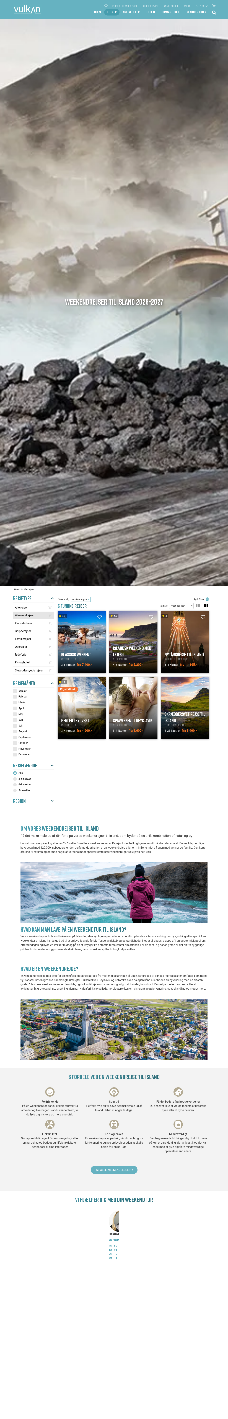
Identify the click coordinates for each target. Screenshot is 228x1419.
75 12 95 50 (202, 6)
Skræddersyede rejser (34, 670)
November (25, 748)
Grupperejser (34, 631)
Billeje (151, 12)
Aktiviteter (131, 12)
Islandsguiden (196, 12)
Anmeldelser (171, 6)
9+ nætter (24, 790)
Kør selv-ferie (34, 623)
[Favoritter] (106, 6)
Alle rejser (34, 607)
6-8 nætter (25, 784)
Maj (21, 714)
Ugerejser (34, 646)
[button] (214, 6)
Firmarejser (171, 12)
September (25, 737)
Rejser (112, 12)
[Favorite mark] (99, 617)
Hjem (97, 12)
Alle (21, 772)
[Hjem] (27, 9)
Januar (23, 690)
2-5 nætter (25, 778)
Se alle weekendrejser (113, 1170)
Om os (187, 6)
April (21, 708)
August (23, 731)
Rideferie (34, 654)
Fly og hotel (34, 662)
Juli (20, 725)
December (24, 754)
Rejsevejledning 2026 (125, 6)
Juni (21, 719)
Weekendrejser (34, 615)
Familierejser (34, 639)
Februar (23, 696)
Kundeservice (151, 6)
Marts (22, 702)
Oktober (23, 743)
